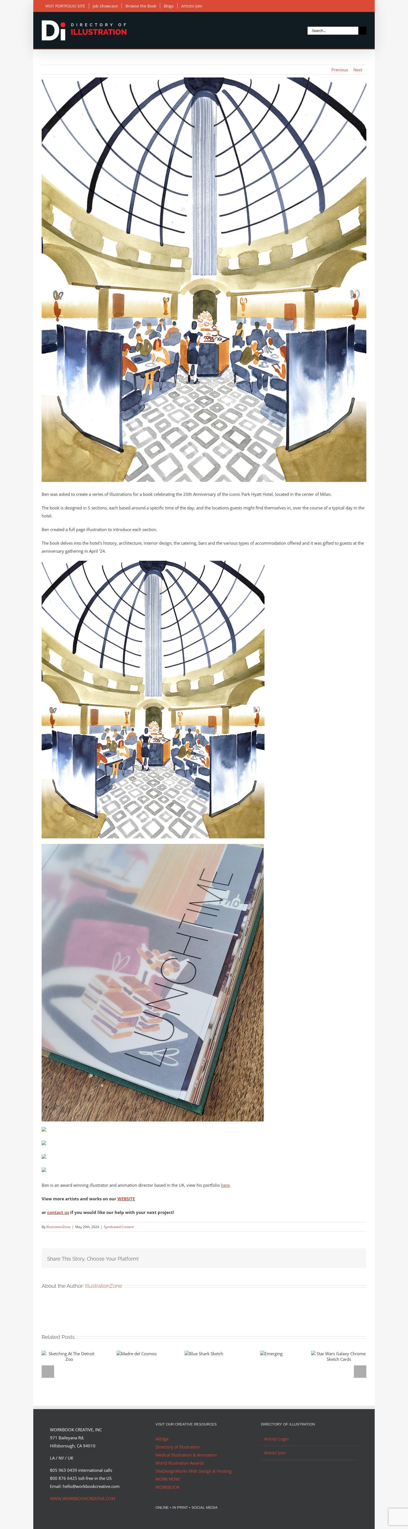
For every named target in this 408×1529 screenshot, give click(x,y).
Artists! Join (275, 1452)
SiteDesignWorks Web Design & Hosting (193, 1471)
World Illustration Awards (179, 1463)
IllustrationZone (58, 1226)
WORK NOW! (167, 1479)
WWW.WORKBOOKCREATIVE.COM (82, 1498)
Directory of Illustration (177, 1447)
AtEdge (161, 1439)
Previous (339, 69)
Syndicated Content (119, 1226)
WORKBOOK (167, 1487)
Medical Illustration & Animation (186, 1455)
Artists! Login (276, 1439)
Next (357, 69)
